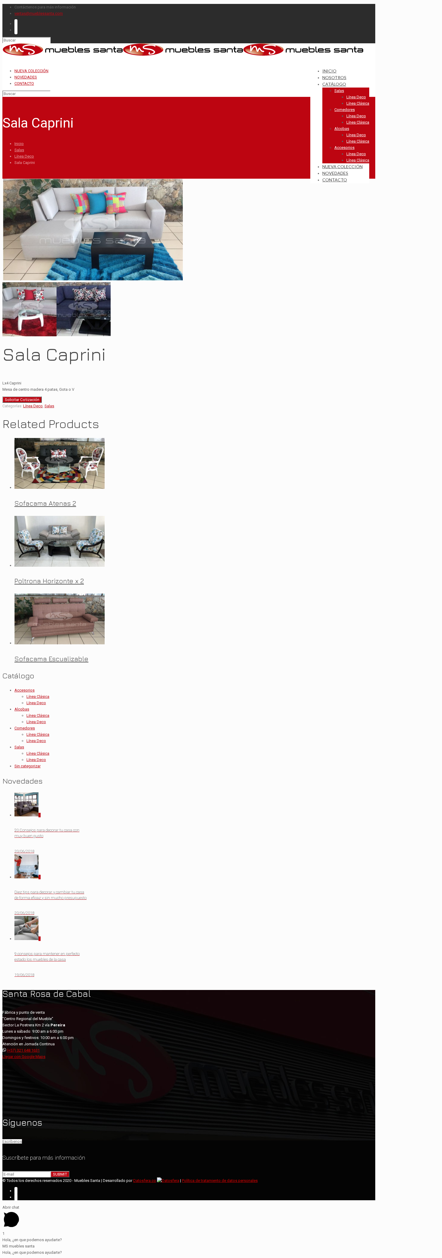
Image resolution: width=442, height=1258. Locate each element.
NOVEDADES (25, 77)
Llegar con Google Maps (23, 1056)
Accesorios (24, 690)
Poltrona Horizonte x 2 (49, 581)
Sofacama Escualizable (51, 659)
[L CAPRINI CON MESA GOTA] (29, 335)
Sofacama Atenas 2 (45, 503)
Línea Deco (24, 156)
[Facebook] (15, 23)
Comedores (24, 728)
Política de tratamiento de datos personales (220, 1180)
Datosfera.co (144, 1180)
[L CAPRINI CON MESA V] (84, 335)
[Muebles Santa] (182, 54)
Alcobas (21, 709)
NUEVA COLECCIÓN (31, 71)
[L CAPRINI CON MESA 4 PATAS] (92, 279)
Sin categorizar (27, 766)
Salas (19, 150)
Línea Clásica (37, 696)
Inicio (19, 143)
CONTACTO (24, 83)
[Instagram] (15, 30)
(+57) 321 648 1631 (23, 1050)
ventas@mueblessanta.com (38, 13)
